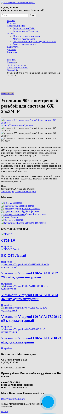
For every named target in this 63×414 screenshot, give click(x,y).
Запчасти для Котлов (35, 223)
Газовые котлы (26, 206)
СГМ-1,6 (8, 240)
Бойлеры (17, 203)
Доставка (11, 49)
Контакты (12, 52)
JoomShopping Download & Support (18, 191)
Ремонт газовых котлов (24, 44)
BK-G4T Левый (13, 255)
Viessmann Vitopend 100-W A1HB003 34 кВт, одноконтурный (29, 297)
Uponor (14, 217)
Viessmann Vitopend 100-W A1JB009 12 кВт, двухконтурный (31, 318)
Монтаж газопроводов (24, 39)
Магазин (11, 23)
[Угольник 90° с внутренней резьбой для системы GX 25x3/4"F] (31, 129)
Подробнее (6, 246)
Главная (11, 20)
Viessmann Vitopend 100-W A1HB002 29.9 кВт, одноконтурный (29, 275)
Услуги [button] (10, 33)
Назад (4, 186)
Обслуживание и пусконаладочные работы (34, 41)
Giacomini (18, 220)
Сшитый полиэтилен (35, 214)
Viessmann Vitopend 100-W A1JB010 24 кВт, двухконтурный (31, 340)
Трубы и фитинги (30, 211)
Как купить (12, 47)
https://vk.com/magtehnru (13, 399)
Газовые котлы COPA (24, 28)
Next (3, 93)
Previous (10, 93)
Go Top (4, 411)
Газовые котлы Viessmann (25, 31)
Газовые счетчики (31, 208)
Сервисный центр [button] (16, 25)
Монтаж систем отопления (26, 36)
